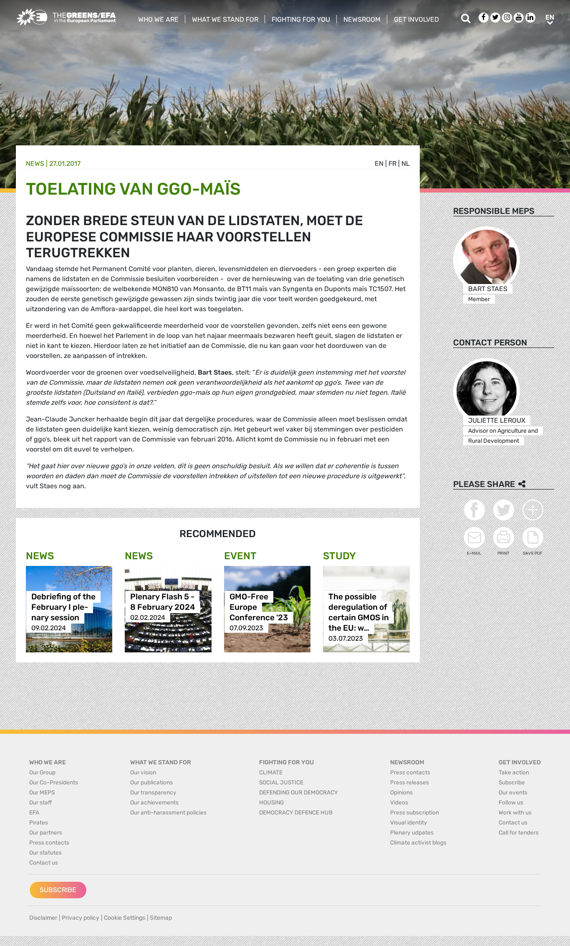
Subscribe (58, 890)
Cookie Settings (124, 917)
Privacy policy (80, 917)
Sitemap (161, 917)
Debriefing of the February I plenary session (63, 607)
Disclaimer (43, 917)
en (379, 163)
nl (405, 163)
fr (392, 163)
